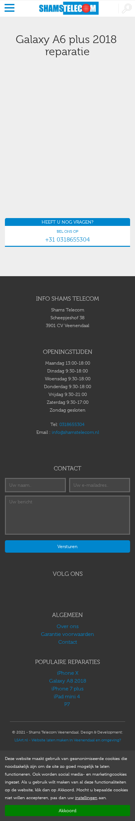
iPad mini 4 (67, 697)
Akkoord (67, 810)
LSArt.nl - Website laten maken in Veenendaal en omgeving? (67, 740)
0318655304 (72, 424)
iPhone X (67, 673)
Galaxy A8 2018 (67, 681)
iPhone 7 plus (67, 689)
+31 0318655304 (67, 239)
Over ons (68, 626)
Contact (67, 642)
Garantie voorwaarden (67, 634)
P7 (67, 704)
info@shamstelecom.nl (75, 432)
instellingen (86, 797)
